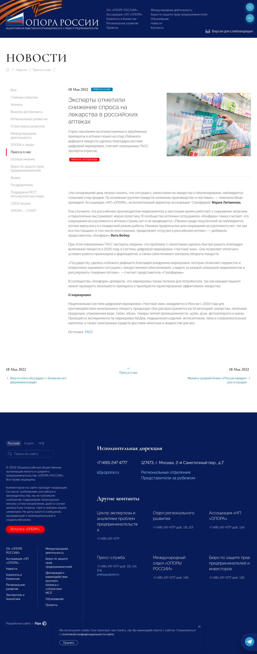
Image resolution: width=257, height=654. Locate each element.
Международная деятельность (171, 10)
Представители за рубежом (168, 478)
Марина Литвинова (84, 159)
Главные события (24, 97)
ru (250, 18)
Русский (13, 443)
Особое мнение (23, 159)
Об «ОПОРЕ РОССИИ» (122, 10)
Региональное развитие (122, 23)
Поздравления (22, 185)
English (29, 443)
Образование (160, 19)
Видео (15, 178)
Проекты (112, 27)
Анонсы (16, 105)
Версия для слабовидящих (232, 31)
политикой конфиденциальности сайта (88, 634)
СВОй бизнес (21, 203)
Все (13, 90)
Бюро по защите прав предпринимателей (179, 14)
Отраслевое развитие (28, 126)
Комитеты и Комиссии (121, 19)
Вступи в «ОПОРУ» (25, 529)
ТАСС (89, 332)
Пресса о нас (42, 70)
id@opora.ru (108, 472)
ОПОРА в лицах (22, 145)
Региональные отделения (165, 472)
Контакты (157, 27)
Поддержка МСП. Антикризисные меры (27, 194)
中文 (42, 443)
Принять (68, 642)
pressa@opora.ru (108, 574)
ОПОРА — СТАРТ (23, 211)
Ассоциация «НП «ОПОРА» (124, 14)
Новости (156, 23)
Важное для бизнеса (26, 112)
